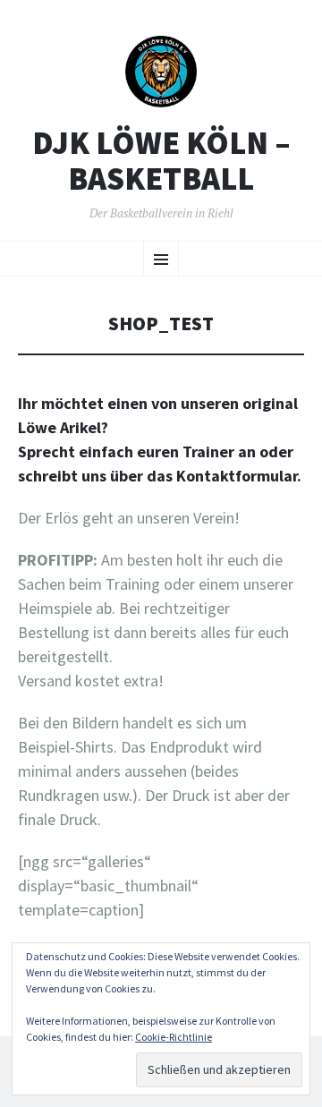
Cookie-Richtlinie (173, 1036)
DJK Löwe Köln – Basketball (161, 160)
